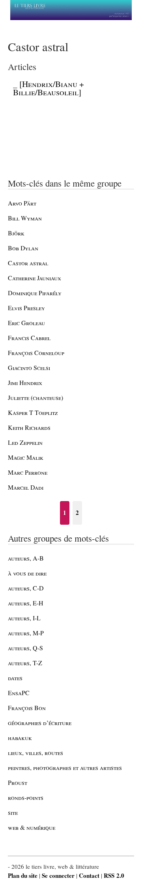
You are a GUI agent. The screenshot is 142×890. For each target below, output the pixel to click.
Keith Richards (29, 427)
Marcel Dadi (25, 487)
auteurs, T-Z (25, 663)
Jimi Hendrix (25, 382)
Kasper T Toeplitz (33, 412)
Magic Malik (25, 457)
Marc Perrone (27, 472)
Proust (17, 782)
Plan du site (22, 875)
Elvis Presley (26, 307)
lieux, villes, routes (35, 752)
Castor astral (28, 263)
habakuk (20, 737)
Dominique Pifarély (35, 293)
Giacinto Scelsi (29, 367)
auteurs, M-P (26, 633)
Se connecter (58, 875)
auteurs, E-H (25, 603)
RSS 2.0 (114, 875)
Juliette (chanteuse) (35, 397)
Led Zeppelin (25, 442)
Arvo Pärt (22, 203)
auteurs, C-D (26, 588)
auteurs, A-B (26, 558)
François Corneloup (36, 352)
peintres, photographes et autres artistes (65, 767)
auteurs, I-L (24, 618)
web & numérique (31, 827)
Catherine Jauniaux (34, 278)
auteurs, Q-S (25, 648)
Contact (89, 875)
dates (15, 678)
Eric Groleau (26, 322)
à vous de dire (27, 573)
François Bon (27, 707)
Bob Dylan (23, 248)
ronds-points (25, 797)
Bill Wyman (25, 218)
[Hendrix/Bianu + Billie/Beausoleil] (48, 88)
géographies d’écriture (39, 722)
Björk (16, 233)
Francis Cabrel (29, 337)
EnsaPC (19, 692)
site (13, 812)
